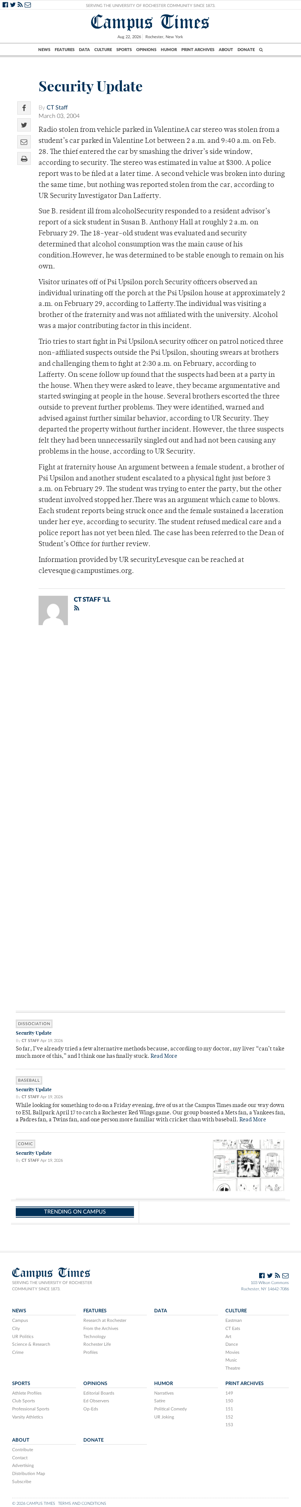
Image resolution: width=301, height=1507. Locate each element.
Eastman (233, 1320)
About (226, 50)
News (44, 50)
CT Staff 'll (92, 599)
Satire (159, 1401)
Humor (169, 50)
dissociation (34, 1024)
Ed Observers (96, 1401)
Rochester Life (97, 1344)
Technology (94, 1336)
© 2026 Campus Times (33, 1503)
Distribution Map (28, 1473)
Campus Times (150, 22)
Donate (246, 50)
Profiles (90, 1352)
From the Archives (100, 1328)
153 (229, 1425)
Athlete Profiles (26, 1393)
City (16, 1328)
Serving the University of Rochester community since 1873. (52, 1286)
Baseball (29, 1080)
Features (65, 50)
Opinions (146, 50)
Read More (163, 1056)
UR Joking (164, 1417)
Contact (20, 1458)
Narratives (164, 1393)
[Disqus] (150, 726)
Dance (231, 1344)
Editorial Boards (98, 1393)
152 (229, 1417)
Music (231, 1360)
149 (229, 1393)
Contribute (22, 1449)
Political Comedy (170, 1409)
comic (25, 1144)
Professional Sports (30, 1409)
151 (229, 1409)
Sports (124, 50)
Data (84, 50)
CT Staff (57, 108)
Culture (103, 50)
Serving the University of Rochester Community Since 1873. (150, 6)
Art (228, 1336)
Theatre (232, 1368)
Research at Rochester (104, 1320)
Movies (232, 1352)
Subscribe (21, 1481)
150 (229, 1401)
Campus (20, 1320)
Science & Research (31, 1344)
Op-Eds (90, 1409)
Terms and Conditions (82, 1503)
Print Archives (197, 50)
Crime (17, 1352)
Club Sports (23, 1401)
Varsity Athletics (27, 1417)
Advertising (23, 1465)
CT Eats (232, 1328)
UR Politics (22, 1336)
